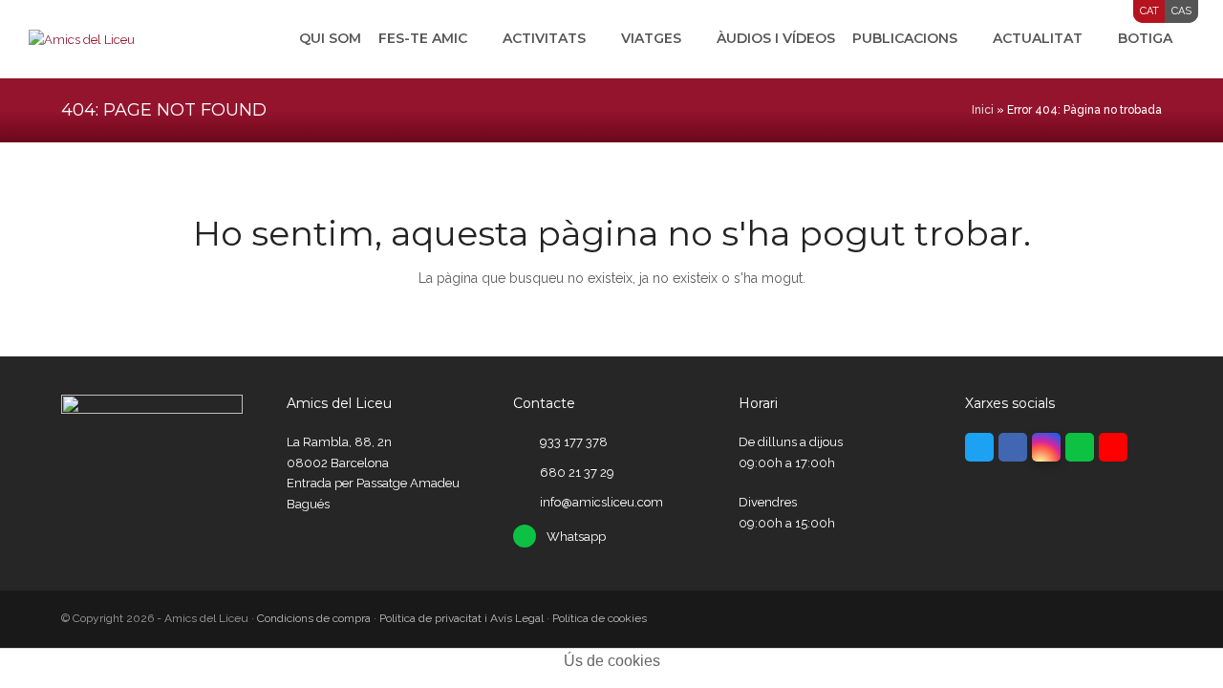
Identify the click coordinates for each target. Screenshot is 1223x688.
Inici (983, 110)
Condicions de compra (314, 618)
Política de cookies (599, 618)
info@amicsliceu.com (601, 502)
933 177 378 (574, 442)
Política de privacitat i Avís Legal (461, 618)
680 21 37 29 (577, 472)
